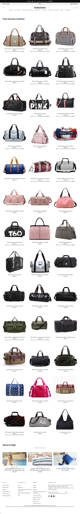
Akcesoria (38, 10)
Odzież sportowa (6, 493)
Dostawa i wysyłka (37, 495)
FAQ (40, 3)
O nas (19, 485)
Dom (62, 10)
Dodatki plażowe (53, 10)
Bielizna (17, 10)
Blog (19, 495)
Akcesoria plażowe (6, 495)
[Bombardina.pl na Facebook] (51, 496)
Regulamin (35, 489)
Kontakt (34, 487)
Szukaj (34, 485)
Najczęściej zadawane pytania (24, 492)
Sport (45, 10)
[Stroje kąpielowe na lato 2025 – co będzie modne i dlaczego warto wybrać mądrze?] (14, 459)
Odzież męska (5, 487)
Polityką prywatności (52, 489)
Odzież (11, 10)
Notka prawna (36, 501)
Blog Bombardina (74, 3)
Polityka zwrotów (36, 499)
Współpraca (20, 487)
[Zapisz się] (66, 492)
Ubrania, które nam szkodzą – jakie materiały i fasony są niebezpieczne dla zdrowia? (40, 470)
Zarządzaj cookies (37, 503)
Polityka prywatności (37, 497)
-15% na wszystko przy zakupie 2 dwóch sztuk (25, 490)
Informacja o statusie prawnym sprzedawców (39, 492)
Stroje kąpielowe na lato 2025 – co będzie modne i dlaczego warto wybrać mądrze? (14, 470)
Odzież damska (5, 485)
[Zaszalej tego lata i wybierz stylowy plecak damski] (65, 459)
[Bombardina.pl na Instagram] (49, 496)
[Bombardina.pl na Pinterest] (54, 496)
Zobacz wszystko (40, 447)
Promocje (68, 10)
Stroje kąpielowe (27, 10)
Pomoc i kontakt (5, 3)
